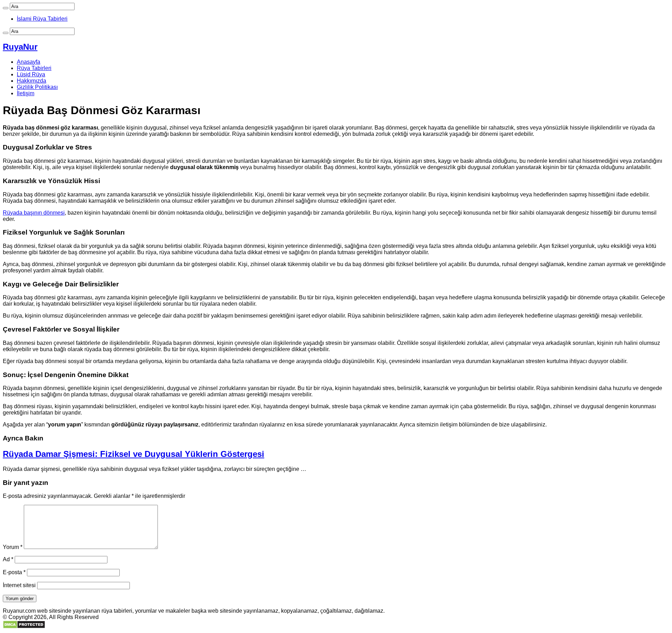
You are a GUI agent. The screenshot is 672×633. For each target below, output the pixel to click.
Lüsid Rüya (31, 74)
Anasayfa (28, 62)
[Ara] (5, 8)
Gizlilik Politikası (37, 87)
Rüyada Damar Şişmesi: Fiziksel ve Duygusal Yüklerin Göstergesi (133, 454)
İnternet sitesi (19, 585)
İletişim (25, 93)
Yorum (12, 547)
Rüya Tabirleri (34, 68)
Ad (8, 559)
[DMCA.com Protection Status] (24, 627)
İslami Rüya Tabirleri (42, 19)
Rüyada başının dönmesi (34, 213)
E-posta (14, 572)
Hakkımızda (31, 81)
